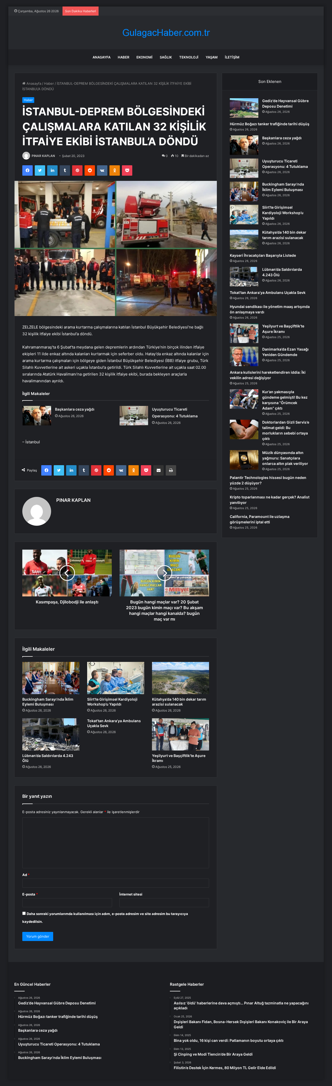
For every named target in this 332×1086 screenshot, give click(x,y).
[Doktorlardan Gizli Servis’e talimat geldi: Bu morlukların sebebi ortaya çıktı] (244, 429)
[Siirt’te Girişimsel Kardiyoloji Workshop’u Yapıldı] (115, 678)
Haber (123, 57)
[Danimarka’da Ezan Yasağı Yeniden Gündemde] (244, 356)
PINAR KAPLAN (43, 156)
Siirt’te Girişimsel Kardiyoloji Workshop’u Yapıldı (282, 212)
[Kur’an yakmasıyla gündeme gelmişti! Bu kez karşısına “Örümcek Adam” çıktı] (244, 399)
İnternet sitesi (130, 894)
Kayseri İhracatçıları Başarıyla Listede (263, 255)
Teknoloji (188, 57)
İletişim (232, 57)
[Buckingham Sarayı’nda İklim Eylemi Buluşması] (50, 678)
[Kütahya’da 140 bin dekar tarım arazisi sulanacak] (180, 678)
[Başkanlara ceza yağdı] (37, 415)
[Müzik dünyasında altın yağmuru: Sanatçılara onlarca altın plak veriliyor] (244, 460)
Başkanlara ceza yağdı (74, 409)
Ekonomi (144, 57)
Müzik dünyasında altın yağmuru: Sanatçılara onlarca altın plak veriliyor (285, 458)
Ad (26, 875)
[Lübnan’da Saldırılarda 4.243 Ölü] (50, 734)
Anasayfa (101, 57)
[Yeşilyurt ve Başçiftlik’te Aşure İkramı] (180, 734)
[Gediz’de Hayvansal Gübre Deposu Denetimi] (244, 108)
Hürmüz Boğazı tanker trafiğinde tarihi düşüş (269, 124)
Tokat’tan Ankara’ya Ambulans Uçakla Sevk (268, 292)
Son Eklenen (269, 81)
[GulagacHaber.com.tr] (166, 32)
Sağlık (166, 57)
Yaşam (212, 57)
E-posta (30, 894)
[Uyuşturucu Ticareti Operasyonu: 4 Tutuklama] (134, 415)
